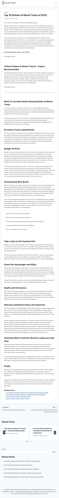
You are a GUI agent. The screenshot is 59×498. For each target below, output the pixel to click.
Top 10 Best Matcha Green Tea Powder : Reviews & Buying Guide (22, 473)
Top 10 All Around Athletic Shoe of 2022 (13, 409)
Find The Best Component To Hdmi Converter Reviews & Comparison (24, 477)
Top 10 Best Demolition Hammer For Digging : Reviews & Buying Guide (27, 393)
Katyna (7, 18)
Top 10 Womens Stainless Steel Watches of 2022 (18, 465)
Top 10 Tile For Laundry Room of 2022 (17, 398)
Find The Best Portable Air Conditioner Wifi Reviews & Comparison (42, 431)
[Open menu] (56, 3)
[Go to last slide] (4, 432)
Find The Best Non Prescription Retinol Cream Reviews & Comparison (44, 410)
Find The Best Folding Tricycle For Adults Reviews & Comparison (25, 394)
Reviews (6, 12)
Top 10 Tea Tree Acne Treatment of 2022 (18, 396)
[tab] (26, 441)
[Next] (55, 432)
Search (4, 449)
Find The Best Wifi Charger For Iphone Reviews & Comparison (21, 469)
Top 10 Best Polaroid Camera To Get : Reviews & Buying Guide (22, 461)
